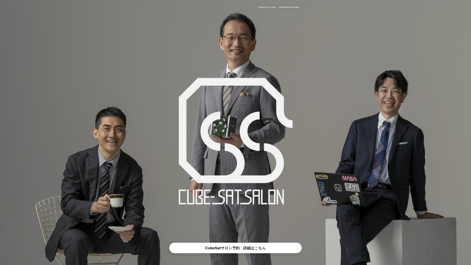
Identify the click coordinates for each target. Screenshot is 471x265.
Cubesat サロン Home (267, 7)
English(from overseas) (289, 7)
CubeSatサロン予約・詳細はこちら (235, 248)
